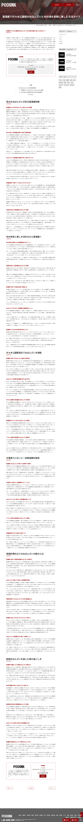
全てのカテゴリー (63, 34)
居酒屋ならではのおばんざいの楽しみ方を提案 (32, 90)
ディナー (61, 36)
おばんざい (72, 84)
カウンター (61, 84)
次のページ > (52, 788)
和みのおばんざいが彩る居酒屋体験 (27, 88)
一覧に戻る (31, 788)
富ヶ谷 (61, 41)
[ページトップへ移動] (80, 820)
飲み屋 (61, 43)
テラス (68, 82)
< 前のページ (9, 788)
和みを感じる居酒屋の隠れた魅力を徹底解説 (31, 92)
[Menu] (79, 5)
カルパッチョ (66, 84)
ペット (72, 82)
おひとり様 (61, 82)
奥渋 (60, 39)
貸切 (65, 82)
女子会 (71, 80)
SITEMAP (79, 817)
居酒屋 (67, 80)
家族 (74, 80)
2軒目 (60, 87)
